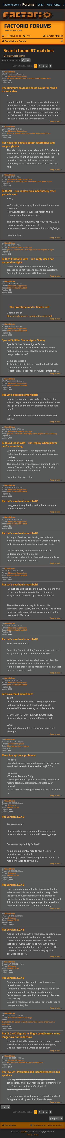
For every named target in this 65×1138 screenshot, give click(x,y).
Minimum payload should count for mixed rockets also (28, 78)
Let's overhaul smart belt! (17, 288)
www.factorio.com (13, 30)
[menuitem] (14, 36)
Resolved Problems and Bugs (20, 179)
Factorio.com (11, 4)
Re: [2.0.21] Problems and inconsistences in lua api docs (31, 1073)
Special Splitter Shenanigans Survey (24, 340)
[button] (50, 66)
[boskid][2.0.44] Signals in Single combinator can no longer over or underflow (28, 1023)
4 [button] (46, 66)
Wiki (40, 4)
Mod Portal (53, 4)
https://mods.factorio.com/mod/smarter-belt (29, 316)
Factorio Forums (27, 26)
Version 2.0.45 (13, 807)
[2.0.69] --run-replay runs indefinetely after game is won (29, 181)
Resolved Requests (16, 744)
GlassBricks (9, 72)
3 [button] (43, 66)
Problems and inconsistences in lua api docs (25, 1062)
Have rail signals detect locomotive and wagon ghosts (28, 133)
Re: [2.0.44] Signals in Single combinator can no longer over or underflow (31, 1035)
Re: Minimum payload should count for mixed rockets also (29, 89)
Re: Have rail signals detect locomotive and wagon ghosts (28, 144)
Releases (12, 805)
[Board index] (28, 15)
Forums (28, 4)
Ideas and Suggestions (17, 76)
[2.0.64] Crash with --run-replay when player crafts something (32, 434)
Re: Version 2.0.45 (13, 817)
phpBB (23, 1132)
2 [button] (39, 66)
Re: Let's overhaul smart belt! (20, 395)
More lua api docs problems (18, 746)
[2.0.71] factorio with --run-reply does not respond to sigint (30, 250)
